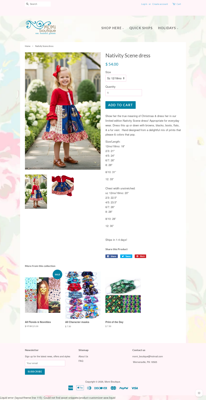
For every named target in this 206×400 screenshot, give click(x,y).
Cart (179, 4)
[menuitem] (114, 27)
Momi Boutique (112, 381)
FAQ (81, 360)
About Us (83, 356)
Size (108, 72)
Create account (160, 4)
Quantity (110, 86)
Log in (144, 4)
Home (27, 46)
